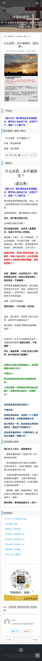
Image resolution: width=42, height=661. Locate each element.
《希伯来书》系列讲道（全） (15, 534)
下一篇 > (34, 639)
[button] (27, 631)
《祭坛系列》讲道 (10, 524)
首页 (5, 36)
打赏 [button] (16, 631)
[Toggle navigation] (37, 3)
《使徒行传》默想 (21, 36)
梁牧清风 (11, 36)
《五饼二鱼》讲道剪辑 (12, 554)
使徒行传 (12, 607)
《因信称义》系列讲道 (12, 529)
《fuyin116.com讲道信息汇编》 (15, 519)
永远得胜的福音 (23, 607)
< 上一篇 (7, 639)
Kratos (15, 656)
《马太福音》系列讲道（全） (15, 544)
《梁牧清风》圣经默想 (12, 549)
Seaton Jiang (29, 656)
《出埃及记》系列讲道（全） (15, 539)
